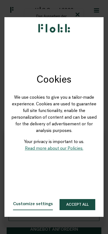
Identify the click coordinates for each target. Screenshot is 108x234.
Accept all (77, 205)
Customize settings (33, 204)
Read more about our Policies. (54, 148)
